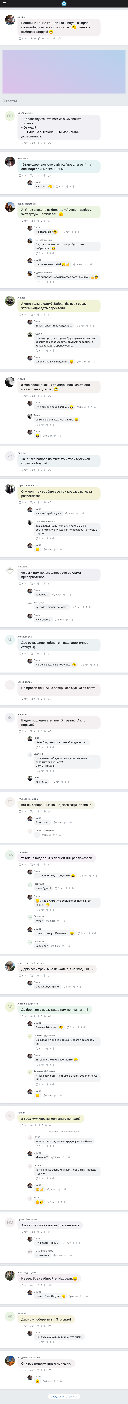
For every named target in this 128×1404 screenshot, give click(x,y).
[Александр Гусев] (11, 1276)
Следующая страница (64, 1396)
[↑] (48, 38)
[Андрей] (11, 301)
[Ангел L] (11, 382)
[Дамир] (11, 20)
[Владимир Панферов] (11, 1361)
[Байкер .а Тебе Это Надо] (11, 966)
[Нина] (30, 738)
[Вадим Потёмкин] (11, 207)
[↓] (53, 38)
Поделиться (59, 38)
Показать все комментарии (64, 1132)
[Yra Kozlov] (11, 570)
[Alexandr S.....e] (11, 162)
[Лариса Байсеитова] (11, 489)
